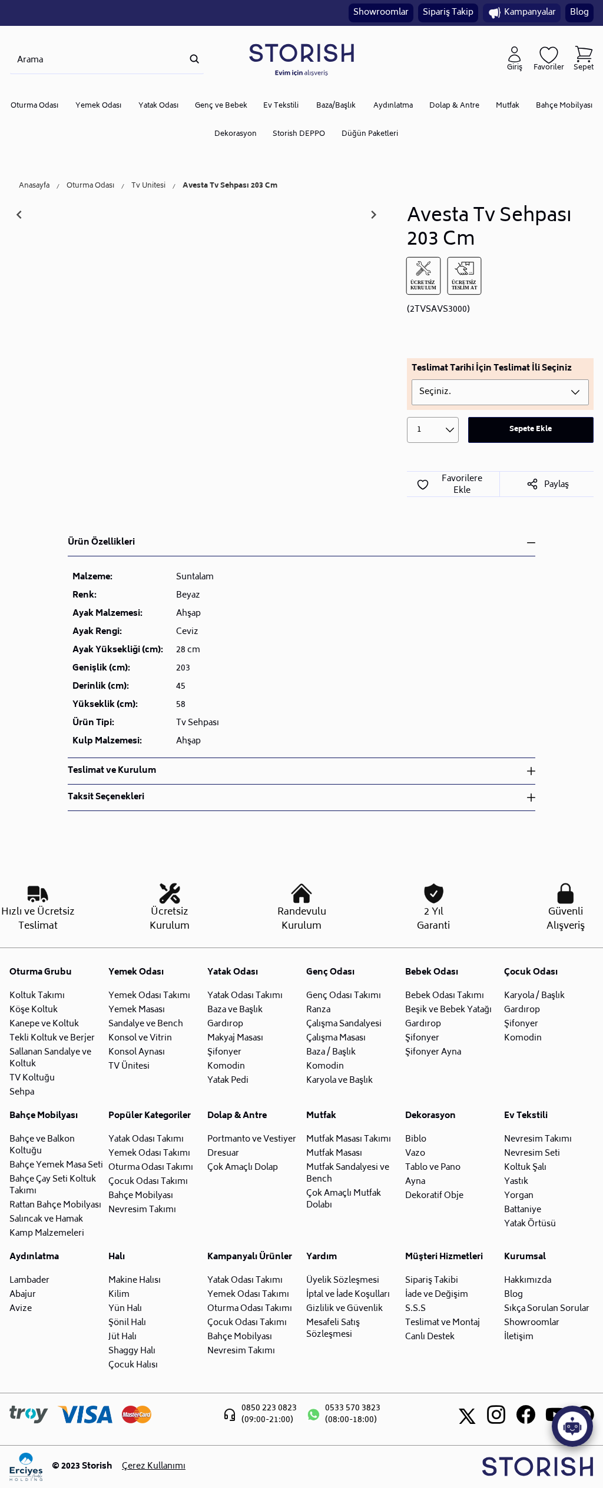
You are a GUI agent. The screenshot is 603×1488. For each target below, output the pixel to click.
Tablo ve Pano (432, 1167)
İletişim (519, 1337)
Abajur (22, 1294)
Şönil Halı (127, 1323)
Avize (20, 1309)
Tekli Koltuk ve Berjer (52, 1038)
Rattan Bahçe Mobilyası (55, 1205)
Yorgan (519, 1196)
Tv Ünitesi (148, 186)
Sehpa (21, 1092)
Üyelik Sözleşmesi (342, 1280)
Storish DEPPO (299, 134)
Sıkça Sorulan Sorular (546, 1309)
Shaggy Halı (131, 1351)
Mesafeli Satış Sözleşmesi (333, 1329)
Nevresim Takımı (142, 1210)
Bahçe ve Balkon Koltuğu (42, 1145)
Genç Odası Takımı (343, 996)
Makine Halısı (134, 1280)
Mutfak (507, 106)
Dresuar (223, 1153)
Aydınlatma (393, 106)
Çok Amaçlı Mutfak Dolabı (343, 1199)
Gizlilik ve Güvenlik (344, 1309)
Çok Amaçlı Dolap (242, 1167)
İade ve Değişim (436, 1294)
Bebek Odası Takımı (444, 996)
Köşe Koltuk (33, 1010)
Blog (579, 12)
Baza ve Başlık (235, 1010)
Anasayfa (34, 186)
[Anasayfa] (301, 59)
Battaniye (522, 1210)
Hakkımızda (527, 1280)
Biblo (415, 1139)
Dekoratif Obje (434, 1196)
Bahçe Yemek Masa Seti (56, 1165)
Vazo (415, 1153)
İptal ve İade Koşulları (348, 1294)
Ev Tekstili (281, 106)
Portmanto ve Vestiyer (251, 1139)
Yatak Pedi (228, 1080)
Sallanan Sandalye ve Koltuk (50, 1058)
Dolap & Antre (454, 106)
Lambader (29, 1280)
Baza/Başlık (336, 106)
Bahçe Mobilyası (564, 106)
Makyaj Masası (235, 1038)
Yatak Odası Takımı (245, 996)
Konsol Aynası (136, 1052)
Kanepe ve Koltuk (44, 1024)
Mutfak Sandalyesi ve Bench (347, 1173)
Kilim (119, 1294)
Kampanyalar (530, 12)
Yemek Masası (136, 1010)
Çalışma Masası (336, 1038)
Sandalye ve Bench (145, 1024)
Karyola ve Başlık (339, 1080)
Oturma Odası (34, 106)
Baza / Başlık (331, 1052)
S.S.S (415, 1309)
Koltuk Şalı (525, 1167)
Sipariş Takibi (431, 1280)
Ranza (318, 1010)
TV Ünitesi (129, 1066)
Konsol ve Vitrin (140, 1038)
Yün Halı (125, 1309)
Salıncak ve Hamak (46, 1219)
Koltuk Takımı (37, 996)
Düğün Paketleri (370, 134)
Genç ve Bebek (221, 106)
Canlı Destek (430, 1337)
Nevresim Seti (532, 1153)
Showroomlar (381, 12)
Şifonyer (224, 1052)
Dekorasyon (235, 134)
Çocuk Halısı (133, 1365)
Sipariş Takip (448, 12)
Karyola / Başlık (534, 996)
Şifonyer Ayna (433, 1052)
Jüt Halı (122, 1337)
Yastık (516, 1182)
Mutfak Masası (334, 1153)
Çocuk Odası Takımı (148, 1182)
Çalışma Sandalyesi (344, 1024)
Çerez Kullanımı (153, 1467)
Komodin (226, 1066)
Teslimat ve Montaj (442, 1323)
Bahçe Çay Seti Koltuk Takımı (52, 1185)
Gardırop (225, 1024)
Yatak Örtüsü (530, 1224)
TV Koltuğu (32, 1078)
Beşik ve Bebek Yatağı (448, 1010)
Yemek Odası (98, 106)
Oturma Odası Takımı (150, 1167)
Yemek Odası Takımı (149, 996)
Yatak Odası (158, 106)
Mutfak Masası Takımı (348, 1139)
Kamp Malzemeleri (46, 1233)
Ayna (415, 1182)
